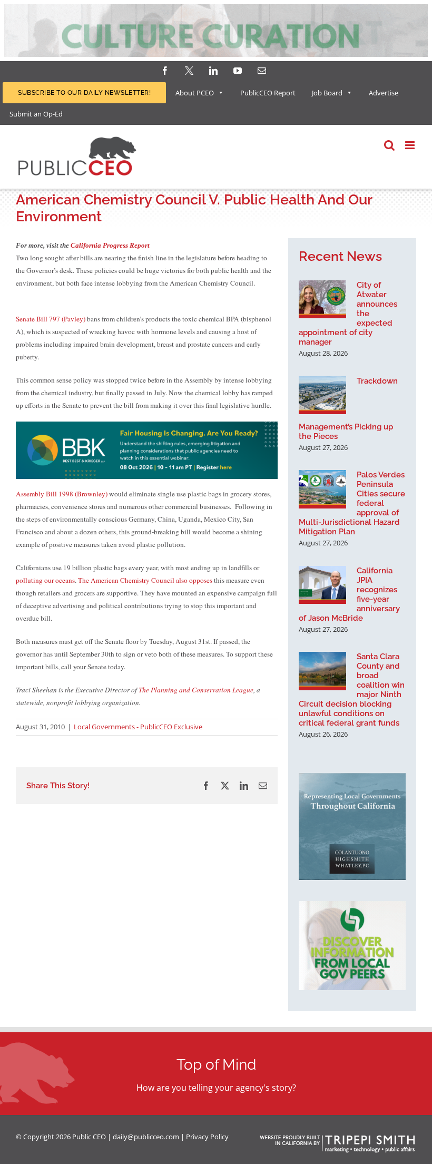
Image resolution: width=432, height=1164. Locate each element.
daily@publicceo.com (146, 1136)
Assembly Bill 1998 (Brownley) (61, 493)
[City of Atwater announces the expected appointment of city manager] (322, 299)
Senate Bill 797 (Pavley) (50, 319)
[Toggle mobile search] (389, 145)
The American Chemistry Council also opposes (145, 580)
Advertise (383, 92)
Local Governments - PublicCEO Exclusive (138, 726)
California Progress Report (110, 245)
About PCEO (194, 92)
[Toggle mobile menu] (410, 145)
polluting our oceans (45, 580)
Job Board (327, 92)
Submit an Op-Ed (36, 114)
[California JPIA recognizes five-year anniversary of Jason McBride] (322, 585)
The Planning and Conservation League (196, 690)
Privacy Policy (207, 1136)
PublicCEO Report (268, 92)
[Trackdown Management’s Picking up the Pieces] (322, 395)
